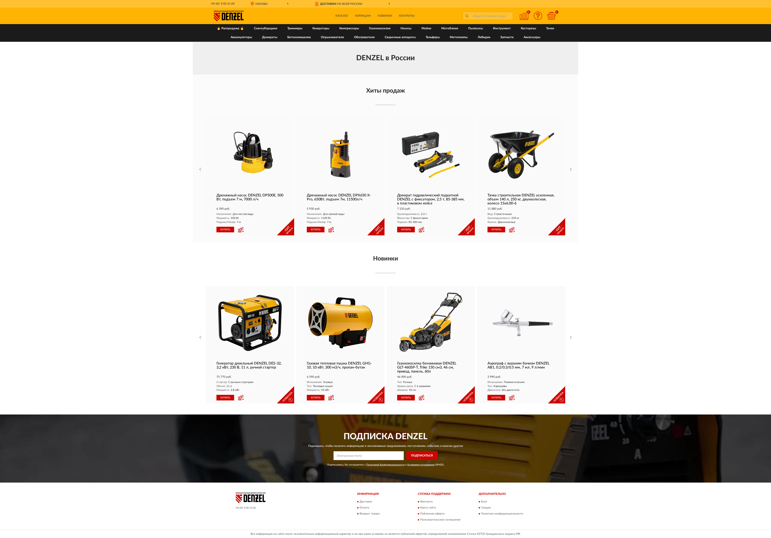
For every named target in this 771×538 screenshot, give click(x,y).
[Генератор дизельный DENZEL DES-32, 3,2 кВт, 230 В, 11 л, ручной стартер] (250, 322)
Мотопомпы (459, 37)
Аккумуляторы (241, 37)
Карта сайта (428, 507)
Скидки (486, 507)
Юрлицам (363, 15)
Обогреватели (364, 37)
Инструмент (502, 28)
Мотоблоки (449, 28)
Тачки (550, 28)
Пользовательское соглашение (440, 520)
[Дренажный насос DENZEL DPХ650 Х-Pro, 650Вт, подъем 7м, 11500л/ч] (340, 154)
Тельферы (433, 37)
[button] (538, 16)
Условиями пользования (420, 464)
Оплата (364, 507)
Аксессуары (532, 37)
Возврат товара (370, 513)
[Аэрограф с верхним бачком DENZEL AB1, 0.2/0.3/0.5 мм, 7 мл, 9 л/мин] (521, 322)
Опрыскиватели (332, 37)
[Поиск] (467, 16)
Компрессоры (349, 28)
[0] (551, 16)
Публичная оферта (432, 513)
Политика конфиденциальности (502, 513)
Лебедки (484, 37)
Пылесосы (475, 28)
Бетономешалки (299, 37)
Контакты (407, 15)
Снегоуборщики (265, 28)
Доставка (366, 501)
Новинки (384, 15)
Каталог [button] (342, 15)
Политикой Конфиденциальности (385, 464)
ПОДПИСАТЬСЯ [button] (422, 455)
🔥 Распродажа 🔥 (230, 28)
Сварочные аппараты (400, 37)
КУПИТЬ (225, 229)
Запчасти (507, 37)
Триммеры (294, 28)
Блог (484, 501)
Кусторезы (528, 28)
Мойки (426, 28)
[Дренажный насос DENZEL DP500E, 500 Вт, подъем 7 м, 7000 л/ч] (250, 154)
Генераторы (320, 28)
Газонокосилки (380, 28)
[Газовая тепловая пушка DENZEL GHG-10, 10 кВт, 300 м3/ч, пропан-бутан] (340, 322)
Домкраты (269, 37)
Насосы (406, 28)
